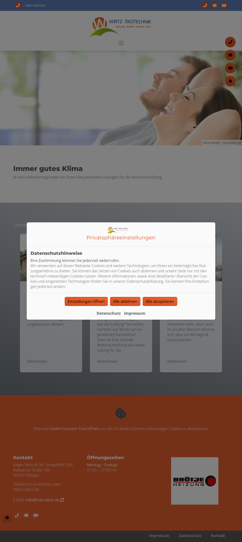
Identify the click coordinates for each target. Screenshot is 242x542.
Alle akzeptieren (160, 301)
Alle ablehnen (125, 301)
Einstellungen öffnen (86, 301)
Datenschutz (109, 313)
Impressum (134, 313)
